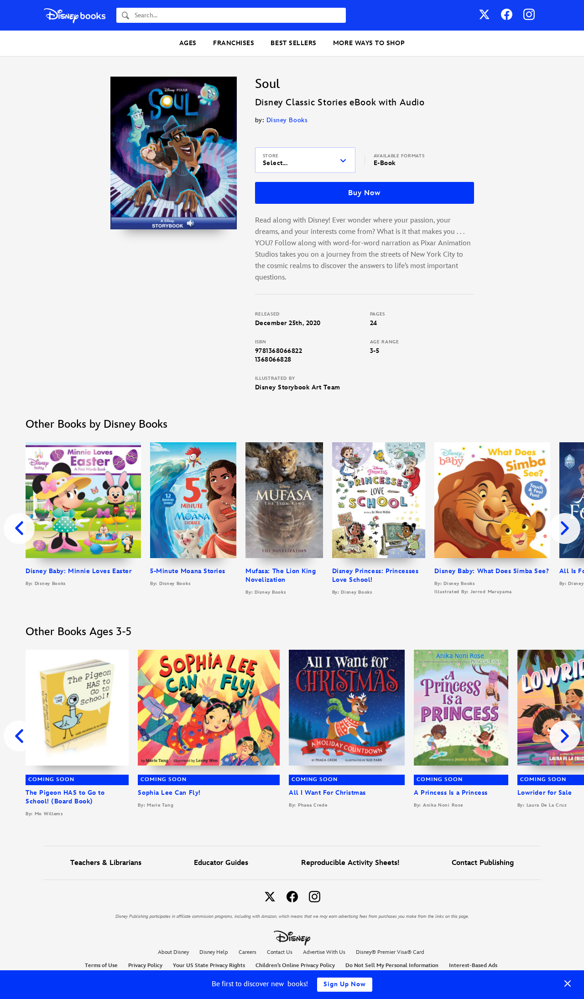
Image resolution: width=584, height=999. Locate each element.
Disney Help (213, 952)
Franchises (233, 43)
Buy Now (364, 193)
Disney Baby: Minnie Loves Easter (78, 571)
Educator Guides (221, 863)
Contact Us (279, 952)
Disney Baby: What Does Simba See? (491, 571)
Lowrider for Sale (544, 793)
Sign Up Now (344, 984)
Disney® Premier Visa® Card (390, 952)
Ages (188, 43)
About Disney (173, 952)
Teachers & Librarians (105, 863)
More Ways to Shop (369, 43)
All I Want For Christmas (327, 793)
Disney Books (287, 120)
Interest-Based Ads (473, 965)
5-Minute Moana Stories (187, 571)
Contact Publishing (483, 863)
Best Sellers (293, 43)
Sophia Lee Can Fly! (169, 793)
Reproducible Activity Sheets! (350, 863)
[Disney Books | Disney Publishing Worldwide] (74, 15)
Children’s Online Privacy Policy (295, 965)
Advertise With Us (324, 952)
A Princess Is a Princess (451, 793)
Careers (247, 952)
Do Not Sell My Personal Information (391, 966)
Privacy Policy (145, 965)
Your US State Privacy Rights (209, 965)
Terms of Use (101, 965)
